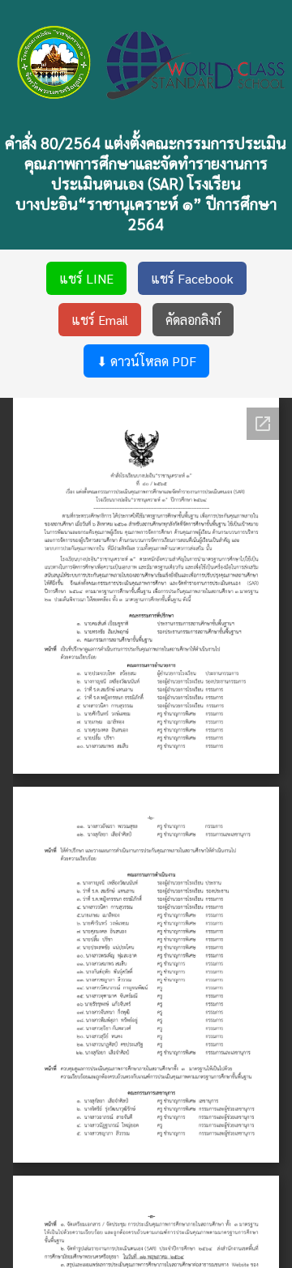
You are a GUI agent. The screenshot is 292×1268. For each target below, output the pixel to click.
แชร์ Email (99, 319)
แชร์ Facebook (192, 278)
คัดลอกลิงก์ (193, 319)
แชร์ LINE (86, 278)
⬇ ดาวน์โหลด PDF (146, 360)
